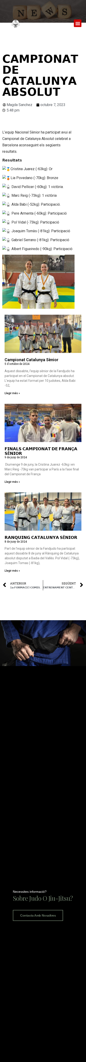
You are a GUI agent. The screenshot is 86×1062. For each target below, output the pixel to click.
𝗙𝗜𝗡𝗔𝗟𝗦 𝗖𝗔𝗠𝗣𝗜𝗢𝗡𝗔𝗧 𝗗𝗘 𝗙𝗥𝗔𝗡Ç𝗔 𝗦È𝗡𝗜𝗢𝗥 (41, 451)
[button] (77, 23)
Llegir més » (12, 393)
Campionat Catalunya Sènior (31, 359)
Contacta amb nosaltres (38, 915)
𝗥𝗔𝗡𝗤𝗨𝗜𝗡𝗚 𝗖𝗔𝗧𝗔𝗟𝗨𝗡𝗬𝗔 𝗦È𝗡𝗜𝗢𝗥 (41, 537)
